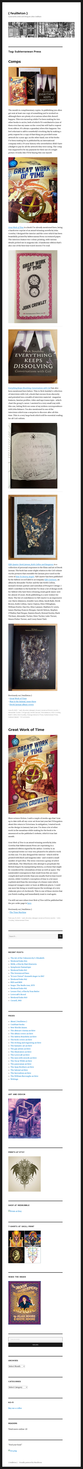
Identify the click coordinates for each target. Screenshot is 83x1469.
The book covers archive (21, 1040)
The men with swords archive (23, 1058)
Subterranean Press (51, 715)
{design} (32, 710)
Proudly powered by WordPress (30, 1462)
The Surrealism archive (20, 1073)
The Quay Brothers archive (22, 1067)
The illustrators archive (20, 1052)
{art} (20, 710)
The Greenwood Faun (19, 973)
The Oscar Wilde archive (21, 1061)
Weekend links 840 (18, 997)
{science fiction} (47, 710)
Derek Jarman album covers (22, 704)
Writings (14, 1079)
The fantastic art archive (21, 1046)
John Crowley (56, 712)
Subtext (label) (13, 717)
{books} (25, 710)
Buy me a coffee (15, 1408)
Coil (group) (25, 712)
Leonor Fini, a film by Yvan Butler (24, 991)
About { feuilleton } (18, 1021)
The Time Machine (18, 912)
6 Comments (25, 717)
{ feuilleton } (18, 13)
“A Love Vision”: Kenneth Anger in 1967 (27, 976)
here (29, 903)
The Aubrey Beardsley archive (23, 1037)
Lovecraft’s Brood (18, 994)
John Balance (45, 712)
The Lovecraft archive (20, 1055)
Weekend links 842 (18, 979)
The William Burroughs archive (24, 1076)
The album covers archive (21, 1034)
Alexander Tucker (14, 712)
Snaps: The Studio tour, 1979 (22, 985)
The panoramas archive (20, 1064)
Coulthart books (17, 1024)
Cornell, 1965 (16, 1000)
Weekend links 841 (18, 988)
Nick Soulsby (22, 715)
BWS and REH (16, 982)
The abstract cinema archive (22, 1030)
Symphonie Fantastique (20, 967)
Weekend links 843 (18, 970)
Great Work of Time (18, 698)
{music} (38, 710)
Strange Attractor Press (35, 715)
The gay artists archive (20, 1049)
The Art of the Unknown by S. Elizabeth (27, 958)
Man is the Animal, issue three (23, 701)
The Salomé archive (19, 1070)
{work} (55, 710)
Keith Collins (12, 715)
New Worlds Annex (18, 1027)
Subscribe (35, 1344)
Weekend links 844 (18, 961)
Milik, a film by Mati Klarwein (23, 964)
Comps (14, 61)
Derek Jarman (35, 712)
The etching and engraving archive (25, 1043)
